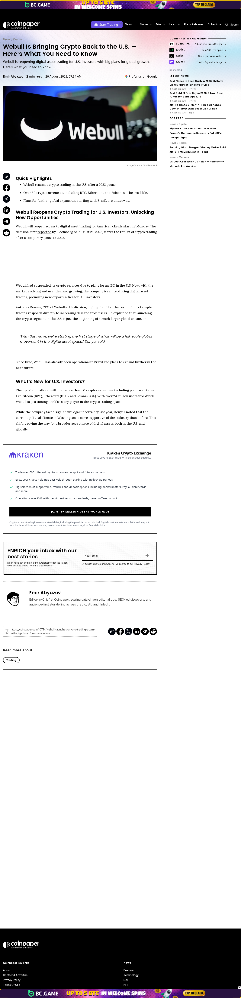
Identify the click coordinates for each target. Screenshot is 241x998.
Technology (131, 975)
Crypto (17, 39)
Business (129, 970)
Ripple (183, 123)
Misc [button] (159, 24)
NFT (126, 984)
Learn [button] (172, 24)
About (6, 970)
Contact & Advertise (15, 975)
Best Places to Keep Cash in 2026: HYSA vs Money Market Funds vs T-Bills (196, 83)
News (7, 39)
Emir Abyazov (13, 76)
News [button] (128, 24)
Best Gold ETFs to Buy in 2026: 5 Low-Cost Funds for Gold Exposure (196, 95)
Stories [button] (144, 24)
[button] (193, 24)
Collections (214, 24)
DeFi (126, 979)
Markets (184, 157)
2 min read (34, 76)
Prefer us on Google (143, 76)
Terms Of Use (11, 984)
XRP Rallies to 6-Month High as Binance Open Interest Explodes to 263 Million (195, 107)
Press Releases (193, 24)
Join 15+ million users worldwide (80, 511)
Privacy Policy (141, 563)
